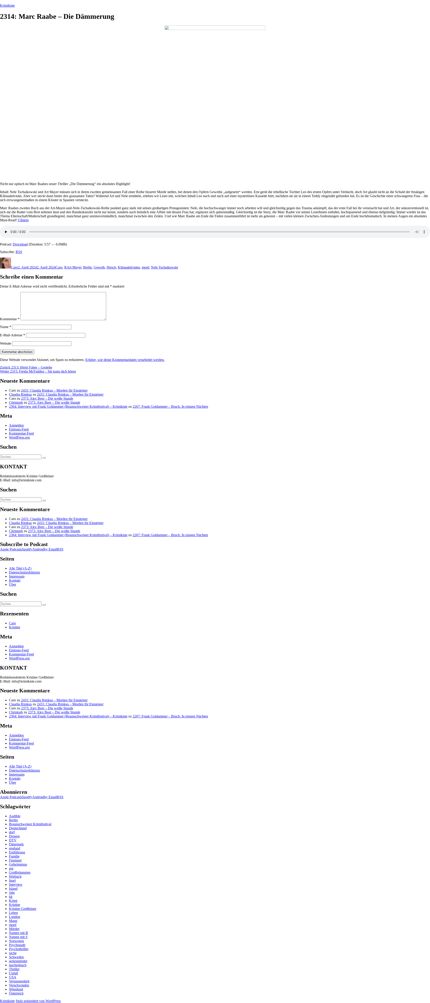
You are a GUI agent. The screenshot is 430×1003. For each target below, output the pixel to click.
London (14, 917)
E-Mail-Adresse (12, 335)
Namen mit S (18, 937)
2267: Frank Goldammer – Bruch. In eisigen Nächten (170, 406)
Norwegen (16, 941)
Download (20, 244)
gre (11, 868)
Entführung (17, 852)
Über (12, 584)
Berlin (87, 267)
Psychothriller (18, 949)
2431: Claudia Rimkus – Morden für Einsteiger (54, 390)
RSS (19, 252)
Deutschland (18, 828)
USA (12, 977)
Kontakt (14, 580)
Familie (14, 856)
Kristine (14, 627)
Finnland (15, 860)
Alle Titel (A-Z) (20, 568)
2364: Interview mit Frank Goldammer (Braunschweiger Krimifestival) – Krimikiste (68, 406)
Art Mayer (74, 267)
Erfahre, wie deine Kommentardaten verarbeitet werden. (125, 360)
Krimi (13, 901)
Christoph (16, 402)
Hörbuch (15, 876)
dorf (12, 832)
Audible (14, 816)
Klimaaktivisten (129, 267)
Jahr (12, 892)
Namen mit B (18, 933)
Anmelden (16, 425)
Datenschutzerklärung (24, 572)
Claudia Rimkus (20, 394)
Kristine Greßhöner (22, 909)
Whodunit (16, 989)
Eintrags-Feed (19, 429)
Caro (14, 267)
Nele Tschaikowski (164, 267)
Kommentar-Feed (21, 433)
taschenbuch (17, 965)
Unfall (13, 973)
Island (13, 888)
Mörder (14, 929)
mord (145, 267)
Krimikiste (7, 5)
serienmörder (18, 961)
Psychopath (17, 945)
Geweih (99, 267)
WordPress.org (19, 437)
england (14, 848)
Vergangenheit (19, 981)
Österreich (16, 993)
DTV (13, 840)
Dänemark (16, 844)
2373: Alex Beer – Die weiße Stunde (47, 398)
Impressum (16, 576)
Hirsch (111, 267)
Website (5, 343)
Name (5, 327)
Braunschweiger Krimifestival (30, 824)
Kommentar (9, 319)
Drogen (14, 836)
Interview (15, 884)
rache (13, 953)
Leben (13, 913)
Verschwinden (19, 985)
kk (11, 896)
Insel (12, 880)
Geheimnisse (18, 864)
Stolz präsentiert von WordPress (38, 1001)
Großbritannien (19, 872)
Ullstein (23, 220)
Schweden (16, 957)
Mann (13, 921)
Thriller (14, 969)
